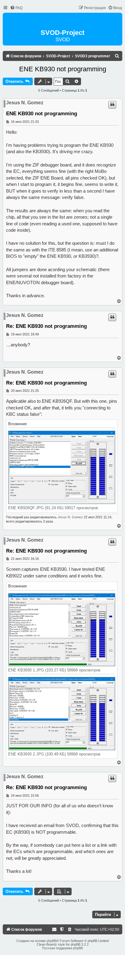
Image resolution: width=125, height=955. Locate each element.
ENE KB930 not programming (62, 69)
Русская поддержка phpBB (62, 948)
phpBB (51, 941)
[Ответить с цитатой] (112, 104)
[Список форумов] (62, 21)
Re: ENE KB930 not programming (46, 326)
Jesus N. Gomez (24, 102)
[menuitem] (16, 8)
